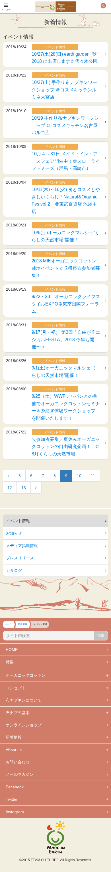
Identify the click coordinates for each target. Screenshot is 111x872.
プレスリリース (20, 558)
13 (23, 487)
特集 (10, 662)
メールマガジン (20, 774)
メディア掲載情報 (22, 545)
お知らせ (14, 533)
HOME (12, 649)
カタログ (14, 570)
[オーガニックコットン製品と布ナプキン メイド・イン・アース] (55, 6)
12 (9, 487)
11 (93, 475)
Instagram (15, 811)
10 (79, 475)
